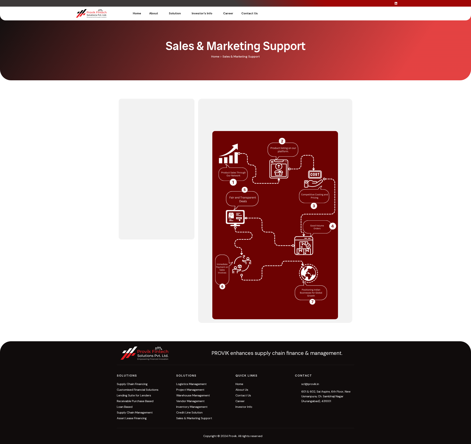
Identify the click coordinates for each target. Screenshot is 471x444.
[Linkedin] (395, 3)
